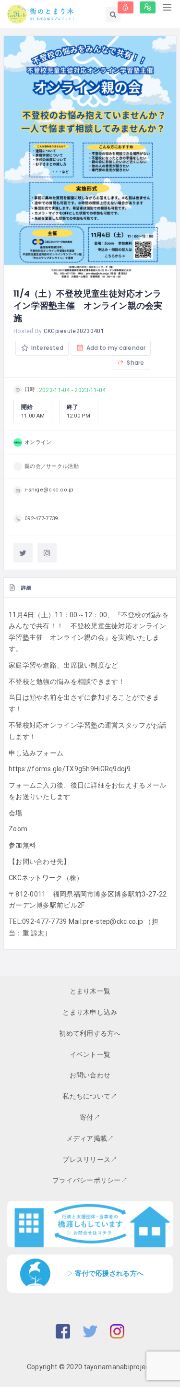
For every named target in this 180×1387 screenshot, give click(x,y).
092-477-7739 (41, 518)
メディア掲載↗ (90, 1138)
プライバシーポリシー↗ (90, 1180)
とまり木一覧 (90, 991)
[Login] (125, 7)
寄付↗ (90, 1117)
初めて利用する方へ (90, 1033)
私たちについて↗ (89, 1096)
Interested (46, 348)
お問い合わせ (90, 1075)
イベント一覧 (90, 1054)
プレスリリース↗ (89, 1159)
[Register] (148, 7)
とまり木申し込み (89, 1012)
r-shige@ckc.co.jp (49, 490)
